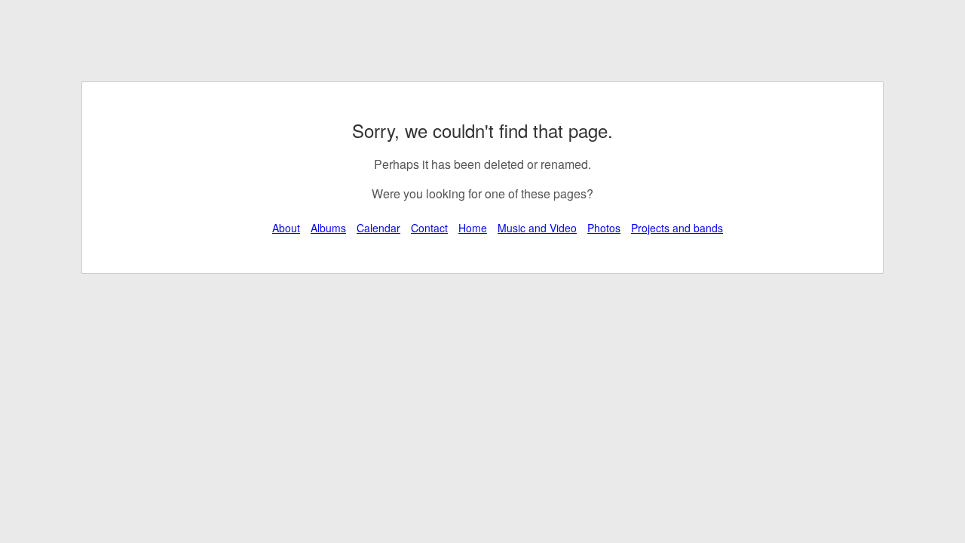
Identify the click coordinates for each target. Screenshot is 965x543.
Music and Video (537, 227)
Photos (603, 227)
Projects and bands (677, 227)
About (286, 227)
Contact (429, 227)
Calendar (378, 227)
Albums (328, 227)
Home (472, 227)
